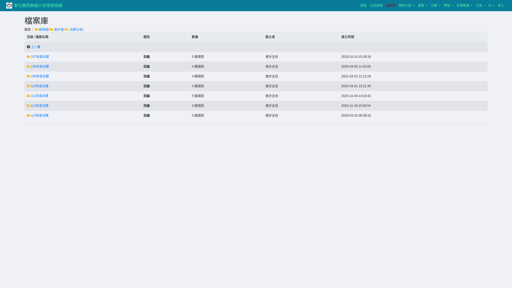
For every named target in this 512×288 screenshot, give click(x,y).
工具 (479, 5)
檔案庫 (390, 5)
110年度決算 (40, 86)
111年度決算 (39, 96)
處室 (421, 5)
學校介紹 (405, 5)
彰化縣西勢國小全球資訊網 (38, 5)
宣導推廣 (463, 5)
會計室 (59, 29)
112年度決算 (40, 105)
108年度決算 (40, 66)
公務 (434, 5)
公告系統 (376, 5)
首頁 (364, 5)
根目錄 (43, 29)
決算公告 (76, 29)
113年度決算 (40, 115)
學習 (447, 5)
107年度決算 (40, 56)
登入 (501, 5)
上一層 (35, 47)
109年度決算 (40, 76)
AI (490, 5)
